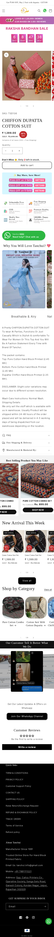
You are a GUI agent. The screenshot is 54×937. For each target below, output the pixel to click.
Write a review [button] (27, 747)
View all (27, 580)
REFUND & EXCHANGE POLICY (21, 812)
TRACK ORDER (13, 819)
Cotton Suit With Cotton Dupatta (35, 624)
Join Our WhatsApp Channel (27, 716)
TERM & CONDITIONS (17, 773)
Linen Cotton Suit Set (10, 555)
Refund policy (13, 832)
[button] (3, 11)
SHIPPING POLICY (15, 799)
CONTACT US (13, 792)
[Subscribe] (45, 906)
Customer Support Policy (18, 786)
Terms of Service (14, 825)
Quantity (6, 145)
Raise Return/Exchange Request (22, 805)
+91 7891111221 (23, 871)
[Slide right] (33, 106)
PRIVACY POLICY (14, 779)
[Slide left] (21, 106)
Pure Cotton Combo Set (13, 624)
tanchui (29, 936)
